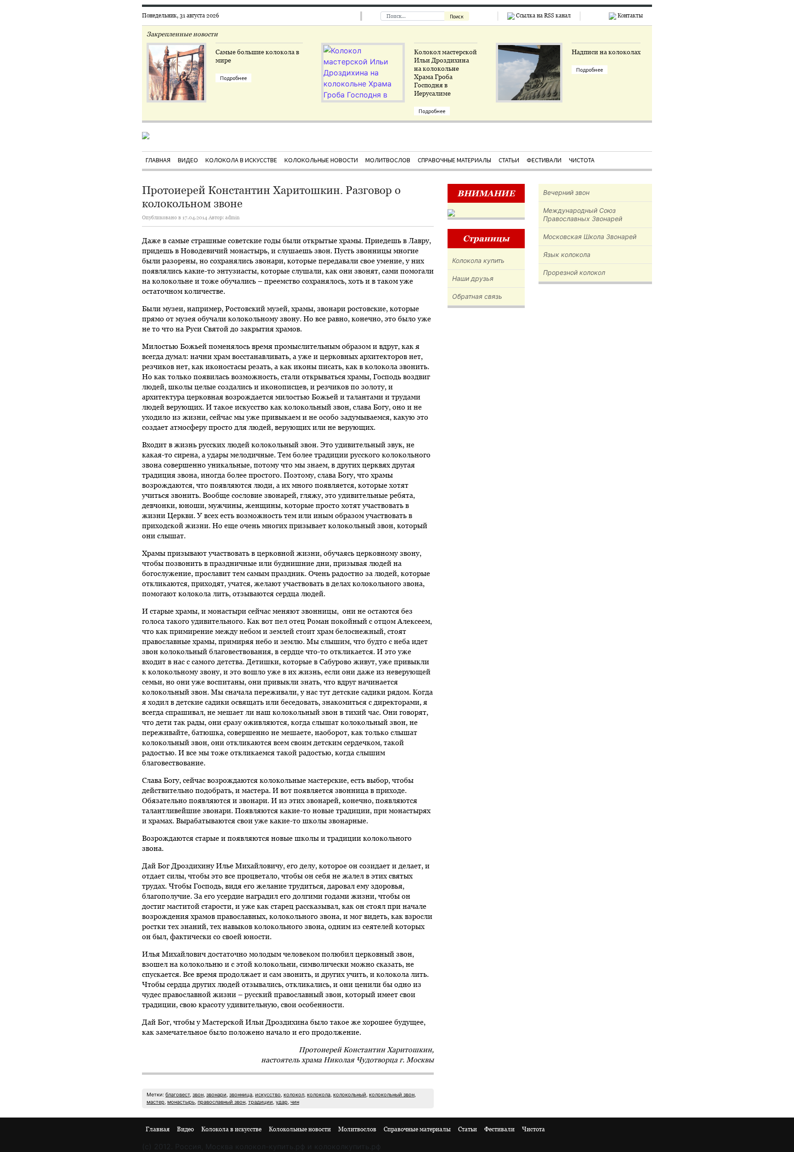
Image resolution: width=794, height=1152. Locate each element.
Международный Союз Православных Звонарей (582, 214)
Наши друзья (472, 278)
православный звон (221, 1102)
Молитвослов (387, 160)
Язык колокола (566, 254)
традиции (260, 1102)
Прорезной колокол (574, 272)
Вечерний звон (566, 192)
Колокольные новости (321, 160)
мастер (155, 1102)
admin (232, 217)
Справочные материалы (454, 160)
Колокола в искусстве (241, 160)
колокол (294, 1094)
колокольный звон (391, 1094)
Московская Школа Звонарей (589, 236)
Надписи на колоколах (606, 52)
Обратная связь (477, 296)
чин (294, 1102)
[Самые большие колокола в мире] (176, 81)
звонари (216, 1094)
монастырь (181, 1102)
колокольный (349, 1094)
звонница (240, 1094)
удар (282, 1102)
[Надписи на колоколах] (529, 85)
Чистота (582, 160)
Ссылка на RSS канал (543, 15)
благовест (177, 1094)
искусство (268, 1094)
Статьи (509, 160)
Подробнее (233, 77)
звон (198, 1094)
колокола (318, 1094)
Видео (188, 160)
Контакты (629, 15)
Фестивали (544, 160)
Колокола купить (478, 260)
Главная (158, 160)
